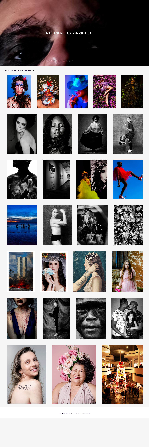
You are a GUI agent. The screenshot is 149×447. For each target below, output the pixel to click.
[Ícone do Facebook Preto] (35, 70)
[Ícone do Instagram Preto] (33, 70)
